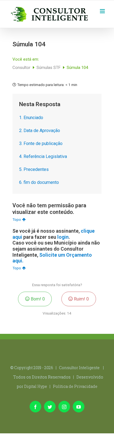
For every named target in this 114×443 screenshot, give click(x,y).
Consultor (22, 67)
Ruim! (81, 299)
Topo (16, 219)
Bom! (37, 299)
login (63, 237)
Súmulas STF (49, 67)
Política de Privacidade (75, 386)
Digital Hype (35, 386)
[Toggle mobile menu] (103, 11)
